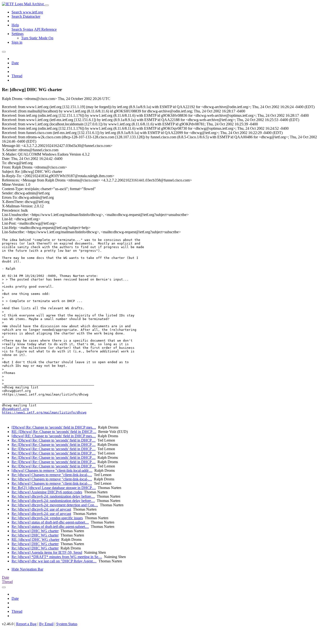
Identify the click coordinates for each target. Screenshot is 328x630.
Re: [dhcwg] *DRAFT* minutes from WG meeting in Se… (57, 557)
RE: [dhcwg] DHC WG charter (35, 539)
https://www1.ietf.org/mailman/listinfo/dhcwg (44, 412)
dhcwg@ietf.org (15, 409)
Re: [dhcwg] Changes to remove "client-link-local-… (52, 475)
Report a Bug (26, 624)
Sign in (17, 42)
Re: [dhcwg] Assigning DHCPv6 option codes (47, 492)
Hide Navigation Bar (27, 569)
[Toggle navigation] (47, 5)
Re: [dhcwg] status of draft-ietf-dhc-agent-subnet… (50, 522)
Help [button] (15, 25)
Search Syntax (22, 29)
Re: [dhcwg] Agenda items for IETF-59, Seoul (47, 552)
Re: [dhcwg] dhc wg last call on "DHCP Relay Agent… (54, 561)
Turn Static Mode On (37, 38)
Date (15, 63)
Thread (17, 76)
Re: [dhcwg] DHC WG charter (35, 531)
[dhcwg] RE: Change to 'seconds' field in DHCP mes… (54, 436)
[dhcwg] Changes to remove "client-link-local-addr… (52, 470)
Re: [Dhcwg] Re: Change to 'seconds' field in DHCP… (54, 440)
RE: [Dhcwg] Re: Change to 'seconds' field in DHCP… (54, 432)
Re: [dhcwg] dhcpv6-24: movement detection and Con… (55, 505)
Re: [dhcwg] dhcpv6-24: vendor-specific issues (47, 518)
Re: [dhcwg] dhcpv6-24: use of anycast (41, 509)
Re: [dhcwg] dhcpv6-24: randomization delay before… (53, 496)
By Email (46, 624)
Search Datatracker (26, 16)
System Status (66, 624)
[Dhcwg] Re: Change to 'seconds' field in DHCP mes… (54, 427)
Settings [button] (18, 34)
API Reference (45, 29)
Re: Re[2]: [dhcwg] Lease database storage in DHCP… (54, 488)
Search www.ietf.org (27, 12)
